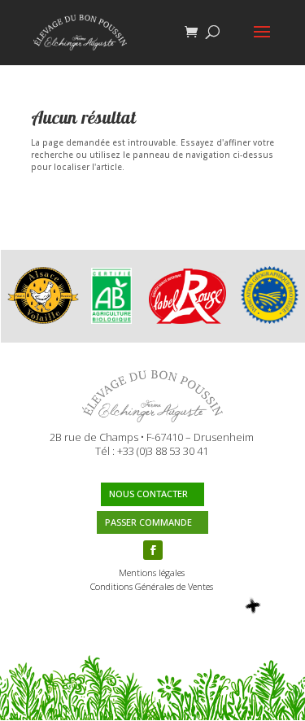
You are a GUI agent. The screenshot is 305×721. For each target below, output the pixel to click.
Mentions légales (152, 572)
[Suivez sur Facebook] (153, 550)
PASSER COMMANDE (148, 522)
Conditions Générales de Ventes (151, 586)
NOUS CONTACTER (148, 493)
